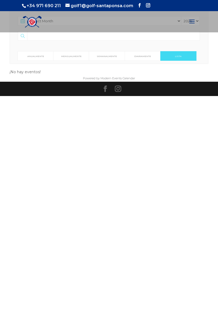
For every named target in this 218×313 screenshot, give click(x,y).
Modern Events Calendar (117, 78)
